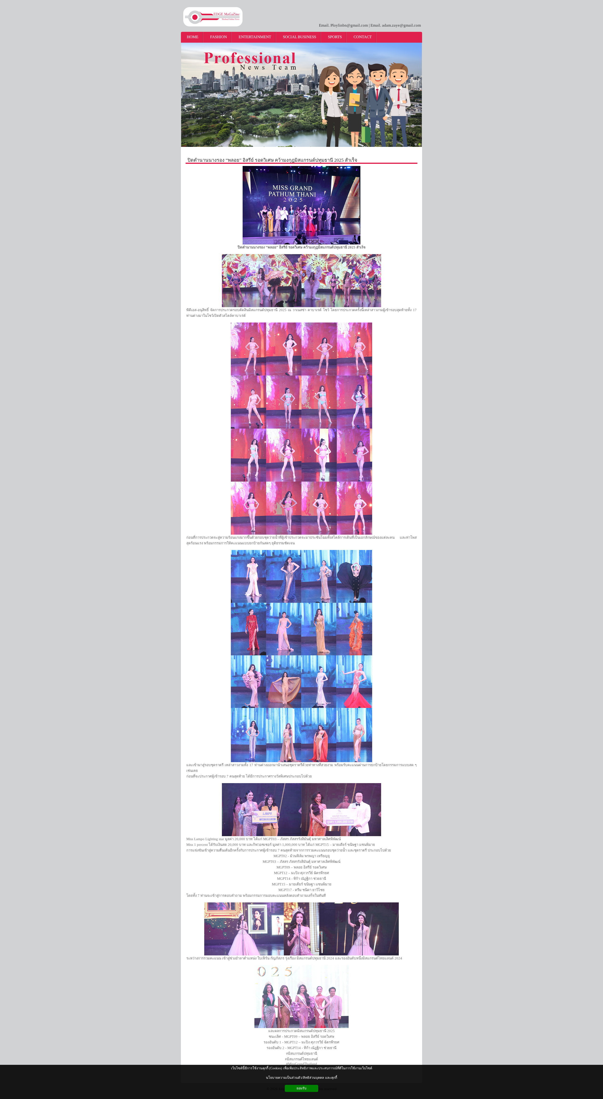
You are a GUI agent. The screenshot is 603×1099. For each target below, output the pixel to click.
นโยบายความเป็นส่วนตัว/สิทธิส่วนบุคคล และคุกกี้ (301, 1077)
